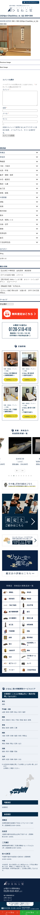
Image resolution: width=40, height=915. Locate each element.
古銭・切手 (4, 224)
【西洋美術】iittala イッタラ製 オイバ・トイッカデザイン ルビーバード (19, 281)
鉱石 (1, 238)
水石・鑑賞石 (5, 179)
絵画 (1, 206)
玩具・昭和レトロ (6, 220)
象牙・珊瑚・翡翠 (6, 175)
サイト (5, 119)
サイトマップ (8, 900)
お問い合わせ (8, 898)
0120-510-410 (13, 891)
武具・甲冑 (4, 170)
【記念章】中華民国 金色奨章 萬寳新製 (15, 270)
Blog (1, 253)
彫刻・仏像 (4, 184)
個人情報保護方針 (9, 895)
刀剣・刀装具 (5, 166)
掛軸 (1, 202)
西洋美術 (3, 211)
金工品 (2, 188)
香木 (1, 215)
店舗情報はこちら (10, 379)
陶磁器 (2, 161)
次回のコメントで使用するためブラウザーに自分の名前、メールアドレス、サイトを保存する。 (20, 130)
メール (6, 113)
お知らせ (3, 258)
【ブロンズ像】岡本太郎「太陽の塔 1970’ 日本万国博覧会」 (19, 292)
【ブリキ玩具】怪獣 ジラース (11, 275)
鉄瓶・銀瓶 (4, 193)
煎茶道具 (3, 233)
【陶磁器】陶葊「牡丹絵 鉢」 (11, 286)
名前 (5, 108)
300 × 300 (15, 21)
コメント (6, 89)
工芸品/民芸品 (5, 242)
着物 (1, 229)
